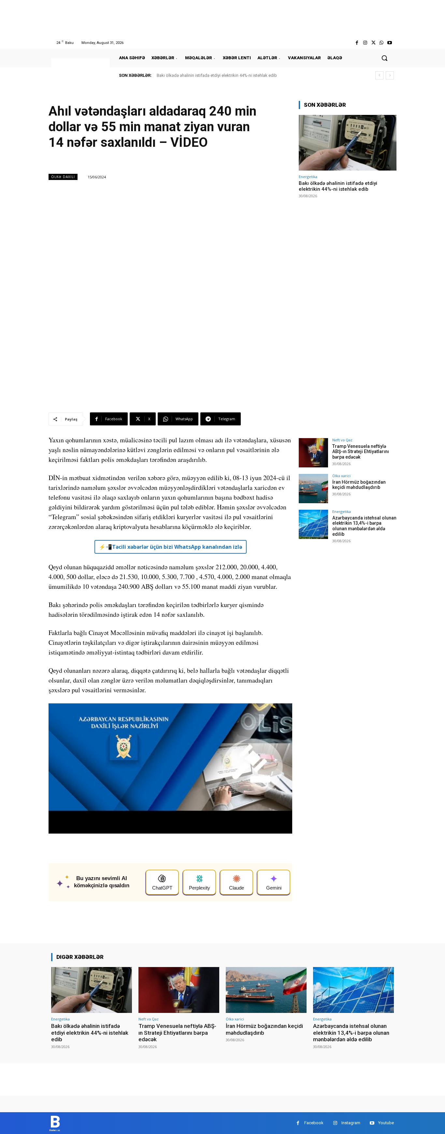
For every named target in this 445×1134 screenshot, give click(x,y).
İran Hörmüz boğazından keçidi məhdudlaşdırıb (359, 484)
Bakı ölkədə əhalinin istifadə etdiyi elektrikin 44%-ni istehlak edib (217, 75)
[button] (384, 57)
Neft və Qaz (342, 440)
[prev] (379, 75)
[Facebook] (357, 43)
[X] (373, 43)
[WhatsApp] (382, 43)
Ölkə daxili (63, 176)
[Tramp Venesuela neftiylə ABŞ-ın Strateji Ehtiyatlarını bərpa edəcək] (313, 452)
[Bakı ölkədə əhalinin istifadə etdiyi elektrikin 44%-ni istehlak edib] (347, 143)
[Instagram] (365, 43)
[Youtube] (390, 43)
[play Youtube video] (170, 771)
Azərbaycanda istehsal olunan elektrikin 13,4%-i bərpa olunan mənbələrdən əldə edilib (364, 526)
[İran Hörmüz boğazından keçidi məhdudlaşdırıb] (313, 488)
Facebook (313, 1122)
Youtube (386, 1122)
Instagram (350, 1122)
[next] (390, 75)
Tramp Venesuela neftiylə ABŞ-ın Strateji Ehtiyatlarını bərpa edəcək (360, 452)
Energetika (308, 176)
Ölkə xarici (341, 475)
